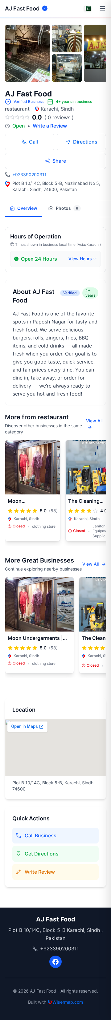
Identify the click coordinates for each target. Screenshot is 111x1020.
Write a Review (50, 126)
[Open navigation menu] (102, 9)
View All (94, 420)
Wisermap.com (67, 1002)
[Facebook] (55, 962)
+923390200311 (29, 174)
